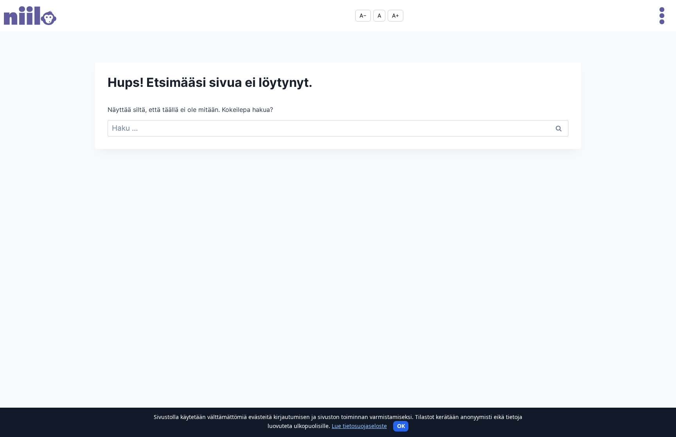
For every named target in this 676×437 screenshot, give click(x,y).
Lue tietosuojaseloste (359, 426)
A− (363, 15)
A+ (395, 15)
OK (401, 426)
